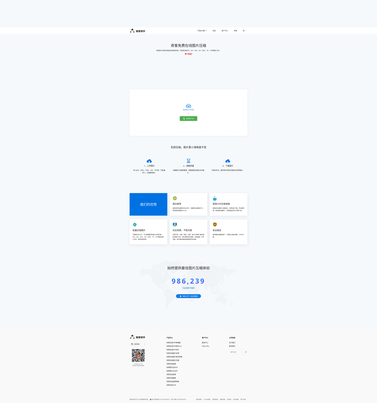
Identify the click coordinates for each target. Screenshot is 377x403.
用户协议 (243, 399)
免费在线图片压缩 (173, 360)
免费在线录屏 (171, 374)
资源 (235, 31)
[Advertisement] (188, 14)
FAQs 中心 (205, 346)
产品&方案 (201, 31)
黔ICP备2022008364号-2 (178, 399)
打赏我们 (189, 54)
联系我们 (232, 346)
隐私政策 (199, 399)
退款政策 (222, 399)
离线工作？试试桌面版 (190, 296)
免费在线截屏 (171, 378)
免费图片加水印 (172, 367)
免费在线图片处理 (173, 353)
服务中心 (205, 343)
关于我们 (232, 343)
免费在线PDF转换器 (173, 343)
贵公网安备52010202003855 (160, 399)
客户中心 (225, 31)
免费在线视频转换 (173, 381)
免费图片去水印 (172, 371)
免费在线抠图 (171, 364)
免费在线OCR (171, 385)
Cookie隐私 (206, 399)
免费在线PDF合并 (173, 350)
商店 (214, 31)
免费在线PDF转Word (174, 346)
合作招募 (236, 399)
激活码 (229, 399)
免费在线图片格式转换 (174, 357)
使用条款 (215, 399)
